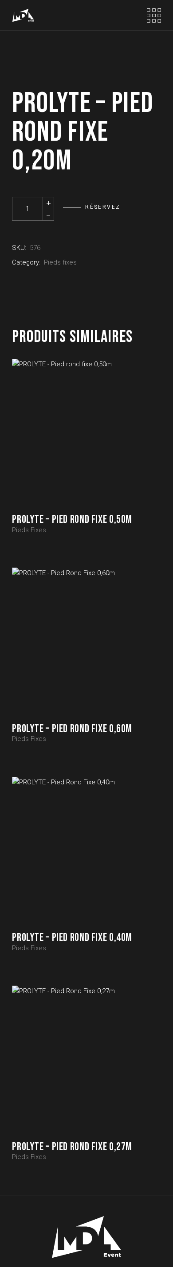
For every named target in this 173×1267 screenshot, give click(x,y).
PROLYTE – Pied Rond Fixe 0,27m (72, 1147)
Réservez (102, 207)
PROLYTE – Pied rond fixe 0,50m (72, 519)
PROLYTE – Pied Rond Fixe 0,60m (72, 729)
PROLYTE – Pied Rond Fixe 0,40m (72, 937)
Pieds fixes (60, 262)
